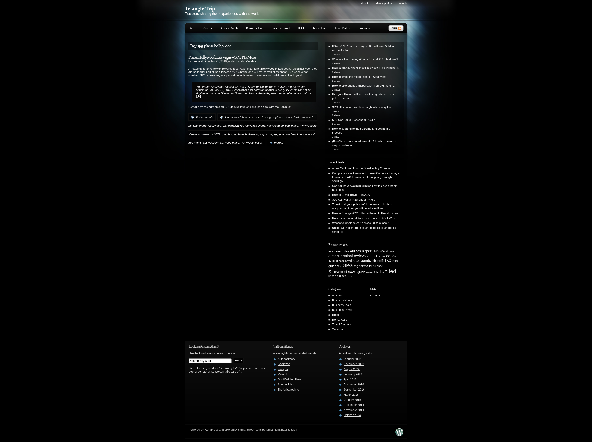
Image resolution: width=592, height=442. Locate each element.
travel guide (356, 272)
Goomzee (284, 364)
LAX (388, 260)
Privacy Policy (383, 3)
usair (349, 276)
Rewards (207, 134)
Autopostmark (286, 359)
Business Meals (229, 28)
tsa (368, 272)
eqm (397, 256)
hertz (342, 260)
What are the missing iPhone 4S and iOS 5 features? (365, 59)
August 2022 (352, 369)
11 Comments (204, 117)
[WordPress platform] (399, 435)
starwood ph (211, 142)
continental (378, 256)
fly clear (333, 260)
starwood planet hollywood (237, 142)
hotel (237, 117)
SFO (339, 266)
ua (371, 272)
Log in (378, 295)
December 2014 (354, 405)
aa (329, 251)
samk (241, 429)
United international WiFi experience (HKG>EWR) (363, 218)
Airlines (208, 28)
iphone (376, 260)
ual (377, 271)
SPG (217, 134)
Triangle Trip (200, 9)
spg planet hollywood (244, 134)
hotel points (249, 117)
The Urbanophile (288, 389)
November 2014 (354, 410)
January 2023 (352, 359)
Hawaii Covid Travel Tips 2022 (351, 194)
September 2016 (354, 389)
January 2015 (352, 399)
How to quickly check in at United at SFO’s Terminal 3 (365, 68)
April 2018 (350, 379)
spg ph (225, 134)
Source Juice (286, 384)
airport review (373, 251)
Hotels (301, 28)
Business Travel (280, 28)
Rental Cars (319, 28)
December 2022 (354, 364)
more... (278, 142)
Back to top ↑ (289, 429)
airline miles (340, 251)
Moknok (283, 374)
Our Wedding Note (289, 379)
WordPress (211, 429)
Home (191, 28)
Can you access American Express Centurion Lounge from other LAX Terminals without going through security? (365, 177)
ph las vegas (266, 117)
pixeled (229, 429)
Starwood (337, 271)
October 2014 (352, 415)
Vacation (364, 28)
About (364, 3)
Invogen (283, 369)
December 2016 (354, 384)
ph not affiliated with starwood (294, 117)
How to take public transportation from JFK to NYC (363, 85)
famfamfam (273, 429)
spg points (265, 134)
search (402, 3)
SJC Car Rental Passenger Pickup (353, 120)
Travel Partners (343, 28)
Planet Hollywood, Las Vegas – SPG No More (222, 57)
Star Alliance (375, 266)
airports (390, 251)
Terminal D (199, 61)
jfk (383, 260)
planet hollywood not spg (274, 125)
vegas (259, 142)
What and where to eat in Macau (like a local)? (361, 223)
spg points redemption (288, 134)
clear (368, 256)
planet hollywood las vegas (240, 125)
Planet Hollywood (263, 68)
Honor (229, 117)
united (389, 271)
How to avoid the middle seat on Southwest (359, 77)
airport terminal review (346, 256)
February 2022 (353, 374)
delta (390, 255)
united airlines (337, 276)
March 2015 (351, 394)
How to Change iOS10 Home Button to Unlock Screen (366, 213)
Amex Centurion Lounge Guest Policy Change (361, 168)
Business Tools (254, 28)
